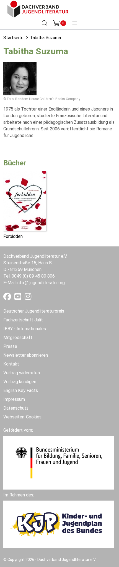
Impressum (14, 399)
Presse (10, 346)
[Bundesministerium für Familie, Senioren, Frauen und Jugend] (58, 462)
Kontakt (11, 364)
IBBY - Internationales (24, 328)
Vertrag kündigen (19, 381)
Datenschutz (16, 408)
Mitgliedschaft (17, 337)
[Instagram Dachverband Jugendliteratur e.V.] (28, 297)
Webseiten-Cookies (22, 417)
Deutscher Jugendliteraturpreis (33, 311)
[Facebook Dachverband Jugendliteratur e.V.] (7, 297)
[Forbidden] (24, 200)
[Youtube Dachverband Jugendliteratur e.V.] (18, 297)
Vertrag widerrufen (21, 372)
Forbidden (13, 236)
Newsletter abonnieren (25, 355)
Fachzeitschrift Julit (23, 320)
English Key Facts (20, 390)
